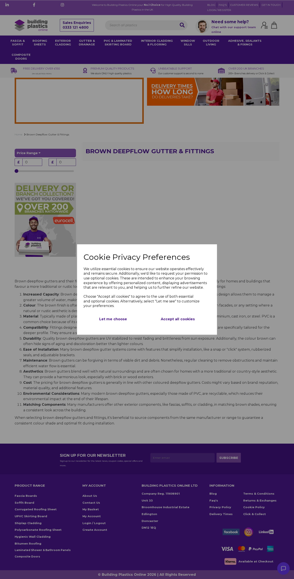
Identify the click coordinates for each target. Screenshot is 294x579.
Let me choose (113, 319)
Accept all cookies (178, 319)
